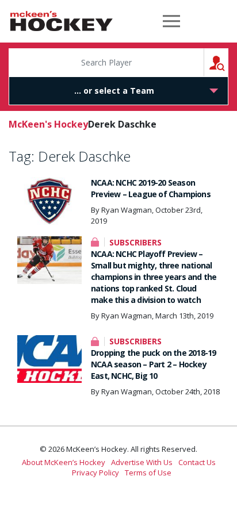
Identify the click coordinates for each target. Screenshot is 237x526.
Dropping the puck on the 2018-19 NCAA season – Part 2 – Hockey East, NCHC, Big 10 (153, 364)
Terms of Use (148, 472)
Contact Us (197, 462)
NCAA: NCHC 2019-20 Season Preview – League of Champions (151, 188)
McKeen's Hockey (61, 21)
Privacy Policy (95, 472)
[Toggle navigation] (171, 21)
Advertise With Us (142, 462)
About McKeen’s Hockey (63, 462)
